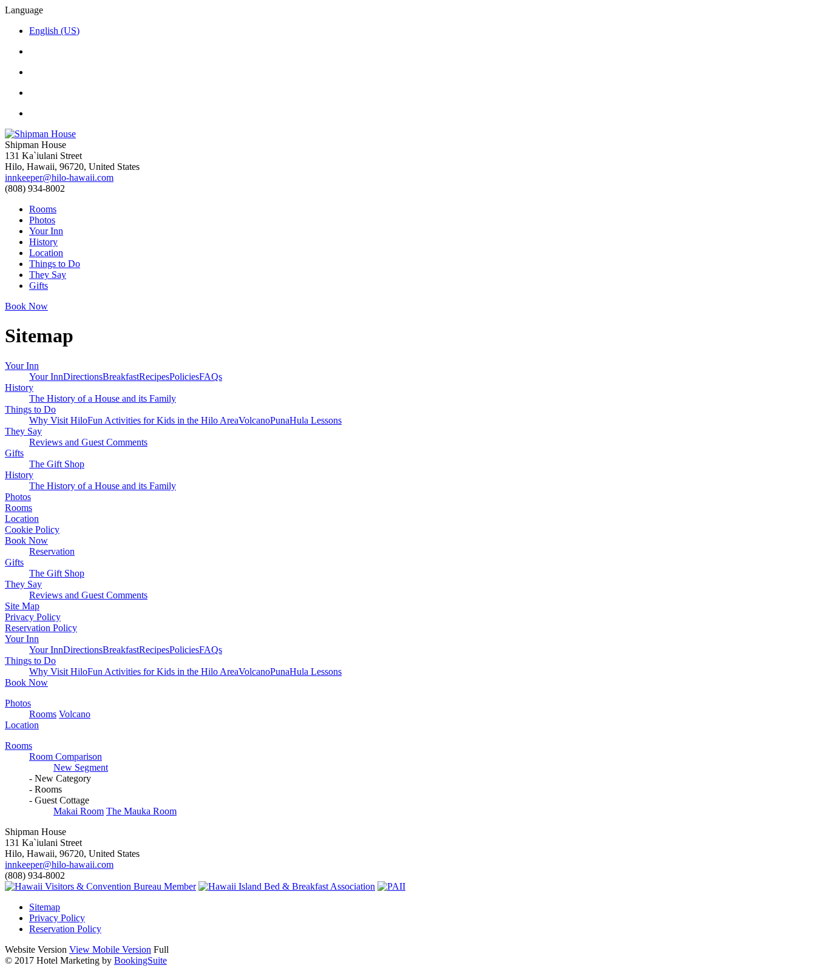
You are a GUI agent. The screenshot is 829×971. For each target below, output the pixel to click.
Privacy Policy (33, 617)
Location (46, 253)
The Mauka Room (141, 811)
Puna (279, 420)
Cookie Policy (32, 529)
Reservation (52, 551)
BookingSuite (140, 960)
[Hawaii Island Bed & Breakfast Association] (286, 886)
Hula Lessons (315, 420)
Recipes (154, 376)
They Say (47, 274)
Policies (184, 376)
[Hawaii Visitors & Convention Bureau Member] (100, 886)
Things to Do (54, 264)
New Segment (80, 767)
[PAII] (391, 886)
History (43, 242)
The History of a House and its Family (102, 398)
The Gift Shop (56, 464)
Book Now (26, 540)
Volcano (254, 420)
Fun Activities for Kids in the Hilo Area (163, 420)
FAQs (210, 376)
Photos (42, 220)
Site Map (22, 606)
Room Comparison (65, 756)
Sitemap (44, 907)
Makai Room (78, 811)
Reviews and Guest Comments (88, 442)
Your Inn (46, 231)
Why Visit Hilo (58, 420)
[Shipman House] (414, 134)
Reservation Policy (41, 628)
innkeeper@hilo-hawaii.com (59, 177)
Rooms (42, 209)
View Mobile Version (110, 949)
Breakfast (121, 376)
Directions (83, 376)
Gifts (38, 285)
